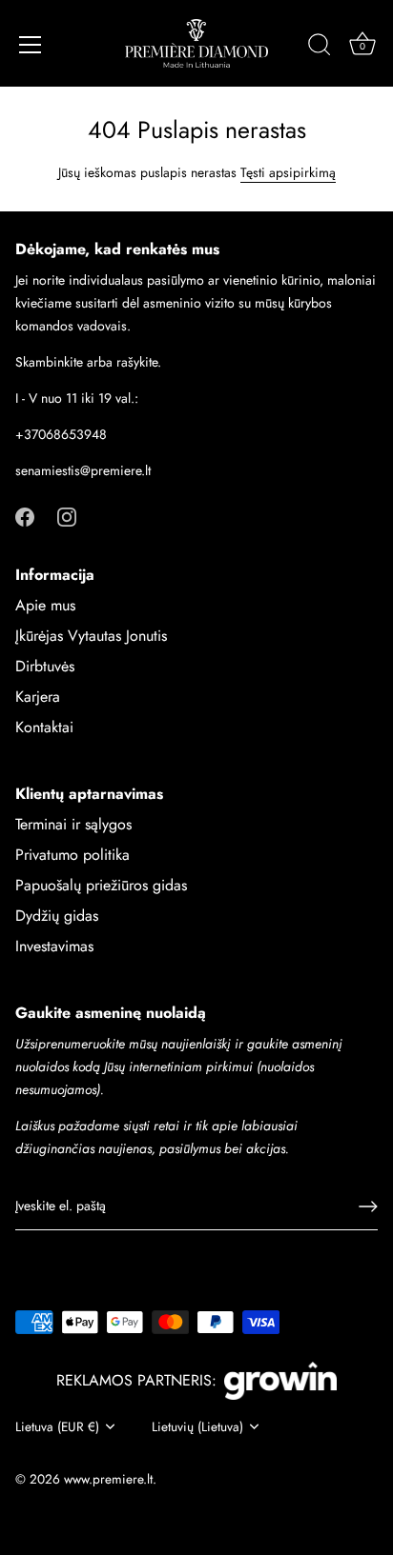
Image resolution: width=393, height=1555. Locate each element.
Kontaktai (44, 727)
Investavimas (54, 946)
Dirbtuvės (44, 666)
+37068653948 (61, 434)
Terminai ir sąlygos (73, 824)
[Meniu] (31, 45)
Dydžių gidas (56, 916)
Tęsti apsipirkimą (288, 172)
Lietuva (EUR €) (57, 1427)
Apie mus (45, 605)
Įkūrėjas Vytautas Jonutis (91, 636)
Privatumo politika (72, 855)
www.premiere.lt (108, 1478)
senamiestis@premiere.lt (83, 470)
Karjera (37, 697)
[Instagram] (66, 516)
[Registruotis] (368, 1206)
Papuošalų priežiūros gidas (101, 885)
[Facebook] (24, 516)
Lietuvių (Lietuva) (197, 1427)
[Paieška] (320, 48)
